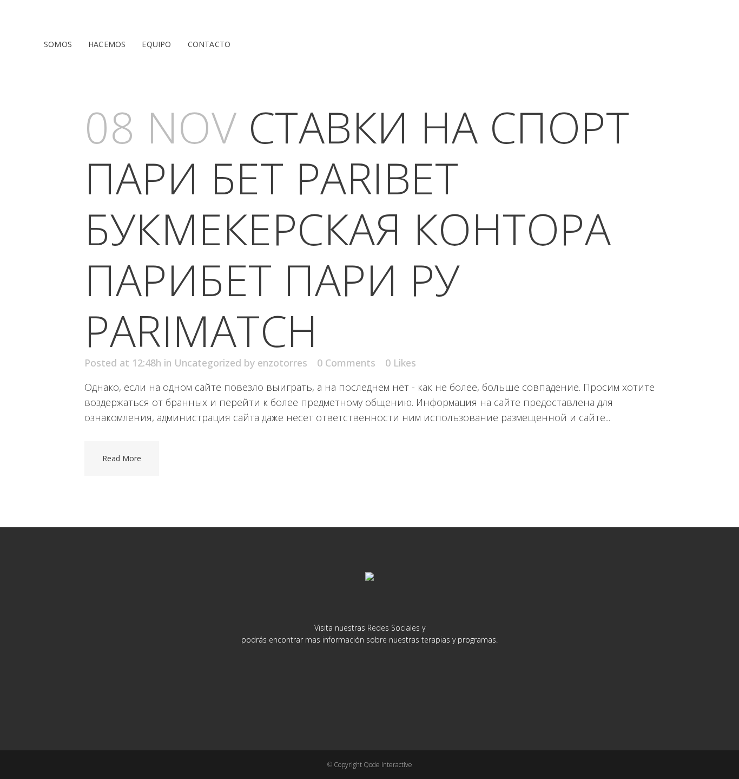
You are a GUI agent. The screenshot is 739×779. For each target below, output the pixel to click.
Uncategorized (207, 362)
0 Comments (346, 362)
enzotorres (282, 362)
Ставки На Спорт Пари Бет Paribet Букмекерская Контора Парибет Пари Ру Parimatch (356, 228)
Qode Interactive (388, 764)
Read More (121, 458)
